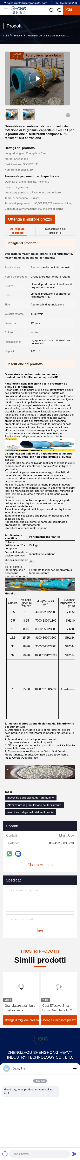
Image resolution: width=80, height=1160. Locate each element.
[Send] (74, 1154)
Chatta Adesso (40, 865)
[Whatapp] (9, 854)
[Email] (18, 853)
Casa (6, 35)
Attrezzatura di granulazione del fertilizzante (34, 804)
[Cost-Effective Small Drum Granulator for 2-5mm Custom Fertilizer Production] (59, 987)
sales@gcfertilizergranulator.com (27, 2)
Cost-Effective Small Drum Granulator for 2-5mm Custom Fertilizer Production (57, 1008)
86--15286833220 (65, 2)
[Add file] (5, 1154)
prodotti (18, 35)
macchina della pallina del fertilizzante (30, 797)
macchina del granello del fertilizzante (30, 812)
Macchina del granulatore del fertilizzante (50, 35)
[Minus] (74, 1068)
